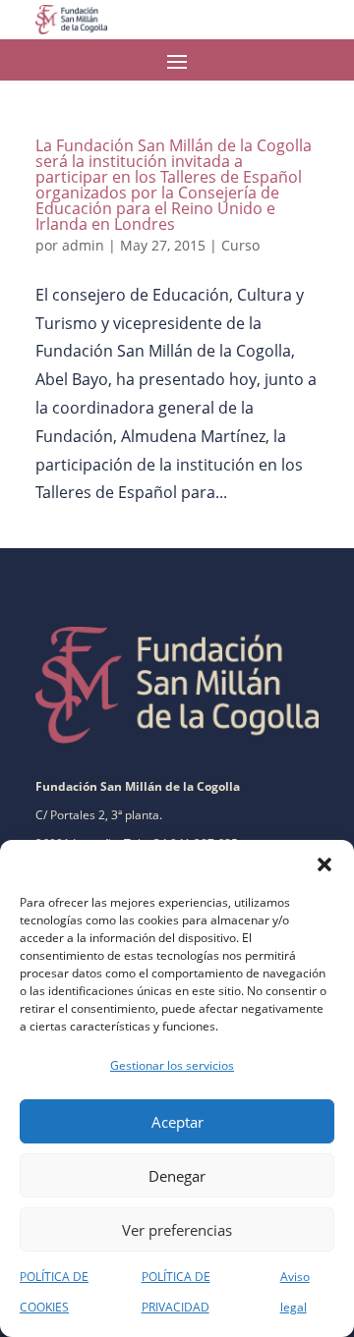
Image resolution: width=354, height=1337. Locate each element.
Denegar (177, 1176)
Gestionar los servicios (172, 1065)
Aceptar (177, 1122)
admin (83, 245)
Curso (240, 245)
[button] (324, 864)
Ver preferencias (177, 1230)
